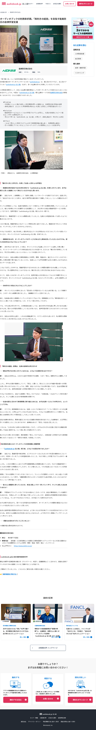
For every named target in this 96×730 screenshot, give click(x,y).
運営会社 (23, 721)
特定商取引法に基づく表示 (51, 721)
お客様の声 (39, 4)
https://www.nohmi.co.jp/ (23, 546)
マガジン (48, 4)
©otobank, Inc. (48, 725)
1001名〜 (27, 72)
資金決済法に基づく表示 (68, 721)
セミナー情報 (34, 718)
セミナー (30, 4)
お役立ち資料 (57, 4)
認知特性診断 (62, 718)
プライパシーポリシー (34, 721)
